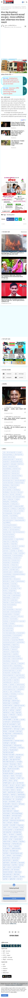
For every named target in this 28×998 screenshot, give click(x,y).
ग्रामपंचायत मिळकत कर (17, 733)
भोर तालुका (5, 801)
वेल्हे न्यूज (10, 846)
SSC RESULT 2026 (15, 672)
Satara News (21, 663)
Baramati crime (15, 473)
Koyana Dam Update (16, 567)
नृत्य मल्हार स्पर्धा (18, 773)
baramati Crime (6, 473)
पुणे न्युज (10, 780)
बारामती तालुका (20, 792)
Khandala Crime (15, 560)
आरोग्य (19, 708)
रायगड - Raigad (6, 955)
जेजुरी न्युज (5, 757)
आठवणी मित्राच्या (15, 703)
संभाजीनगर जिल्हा (6, 858)
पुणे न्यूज (15, 780)
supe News (5, 684)
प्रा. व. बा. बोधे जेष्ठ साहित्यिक (8, 787)
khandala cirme (17, 557)
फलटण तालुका (6, 790)
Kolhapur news (14, 564)
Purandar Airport (20, 632)
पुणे (22, 778)
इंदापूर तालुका (18, 712)
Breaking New (14, 501)
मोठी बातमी (9, 822)
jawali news (5, 550)
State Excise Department (8, 675)
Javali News (21, 546)
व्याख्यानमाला (16, 846)
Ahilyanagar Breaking (8, 454)
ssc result (19, 670)
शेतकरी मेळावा (5, 853)
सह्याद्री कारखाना (6, 862)
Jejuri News (19, 550)
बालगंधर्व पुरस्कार (6, 797)
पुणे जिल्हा (5, 780)
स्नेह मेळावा (15, 876)
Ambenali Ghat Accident (8, 459)
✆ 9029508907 (19, 985)
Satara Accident (6, 658)
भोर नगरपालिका (12, 801)
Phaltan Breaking (6, 597)
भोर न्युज (18, 801)
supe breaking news (7, 682)
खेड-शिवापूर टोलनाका (7, 733)
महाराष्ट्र (13, 808)
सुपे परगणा (9, 867)
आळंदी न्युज (11, 710)
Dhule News (20, 518)
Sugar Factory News (7, 679)
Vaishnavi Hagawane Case (9, 689)
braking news (10, 499)
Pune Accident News (15, 611)
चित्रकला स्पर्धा (13, 736)
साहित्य (4, 867)
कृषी (4, 964)
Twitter (16, 219)
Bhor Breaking (6, 492)
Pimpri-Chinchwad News (8, 609)
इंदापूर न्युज (5, 715)
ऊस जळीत (22, 719)
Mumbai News (6, 583)
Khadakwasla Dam (7, 555)
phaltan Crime (15, 597)
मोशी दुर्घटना (16, 822)
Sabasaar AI (14, 649)
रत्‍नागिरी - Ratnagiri (7, 957)
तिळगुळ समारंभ (13, 764)
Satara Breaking (6, 661)
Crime (15, 511)
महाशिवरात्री (16, 811)
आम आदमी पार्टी (6, 708)
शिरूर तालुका (5, 851)
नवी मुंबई (10, 766)
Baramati (5, 466)
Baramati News (15, 478)
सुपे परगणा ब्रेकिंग (16, 867)
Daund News (13, 518)
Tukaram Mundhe (20, 684)
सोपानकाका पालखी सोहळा (8, 872)
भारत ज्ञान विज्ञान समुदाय (20, 797)
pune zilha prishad (18, 625)
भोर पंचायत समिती (6, 804)
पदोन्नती (12, 776)
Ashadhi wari (19, 459)
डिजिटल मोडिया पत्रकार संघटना (9, 762)
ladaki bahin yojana (7, 571)
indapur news (14, 541)
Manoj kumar (17, 579)
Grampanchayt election (8, 539)
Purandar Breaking (17, 635)
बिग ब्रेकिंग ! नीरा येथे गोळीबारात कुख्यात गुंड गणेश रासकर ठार (15, 428)
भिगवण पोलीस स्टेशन (7, 799)
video (11, 691)
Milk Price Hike (6, 581)
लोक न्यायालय (11, 834)
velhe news (5, 691)
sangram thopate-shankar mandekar (11, 656)
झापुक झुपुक (18, 757)
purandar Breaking (7, 635)
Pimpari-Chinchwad (7, 607)
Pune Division (6, 621)
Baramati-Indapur (19, 482)
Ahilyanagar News (19, 454)
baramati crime (15, 471)
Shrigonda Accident (7, 665)
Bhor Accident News (7, 489)
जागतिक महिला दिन (17, 745)
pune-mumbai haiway (8, 628)
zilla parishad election (8, 698)
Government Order (7, 532)
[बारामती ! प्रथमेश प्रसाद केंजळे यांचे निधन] (14, 396)
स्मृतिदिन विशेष (12, 879)
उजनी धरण (19, 715)
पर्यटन (4, 966)
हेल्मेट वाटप (19, 879)
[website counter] (11, 947)
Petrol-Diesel (17, 593)
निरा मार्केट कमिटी (6, 771)
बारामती (4, 792)
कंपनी (19, 724)
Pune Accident (6, 611)
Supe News (12, 684)
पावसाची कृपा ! (12, 778)
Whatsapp (20, 219)
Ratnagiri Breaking (15, 647)
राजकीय (4, 827)
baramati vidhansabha (8, 482)
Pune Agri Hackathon (7, 614)
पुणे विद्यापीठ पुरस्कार (7, 783)
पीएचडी (18, 778)
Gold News (5, 529)
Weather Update (12, 696)
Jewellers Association (7, 553)
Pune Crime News (13, 618)
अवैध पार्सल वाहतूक (6, 701)
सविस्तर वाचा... (13, 923)
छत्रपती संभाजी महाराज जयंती (8, 738)
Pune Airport (16, 614)
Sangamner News (7, 654)
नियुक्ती (4, 769)
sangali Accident (15, 651)
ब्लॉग (12, 797)
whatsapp (21, 373)
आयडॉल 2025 (13, 708)
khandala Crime (6, 560)
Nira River (5, 590)
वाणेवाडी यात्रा (14, 841)
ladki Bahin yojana (18, 571)
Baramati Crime (6, 475)
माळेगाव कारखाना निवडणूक (17, 813)
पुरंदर (14, 783)
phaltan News (14, 600)
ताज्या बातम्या (5, 764)
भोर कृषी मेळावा (19, 799)
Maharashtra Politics (7, 579)
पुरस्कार (23, 785)
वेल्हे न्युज (5, 846)
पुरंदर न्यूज (18, 785)
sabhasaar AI (6, 651)
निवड (13, 771)
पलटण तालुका (18, 776)
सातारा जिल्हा (14, 865)
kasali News (21, 553)
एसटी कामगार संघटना (16, 722)
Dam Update (17, 513)
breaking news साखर (18, 506)
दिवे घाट (19, 764)
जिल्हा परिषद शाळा (19, 754)
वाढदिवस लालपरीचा (6, 841)
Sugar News (16, 679)
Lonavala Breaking (7, 574)
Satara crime (15, 661)
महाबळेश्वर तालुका (6, 808)
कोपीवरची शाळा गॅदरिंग (7, 729)
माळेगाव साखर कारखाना (16, 815)
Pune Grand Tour (14, 621)
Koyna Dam (5, 569)
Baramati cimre (16, 468)
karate (15, 553)
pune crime (13, 616)
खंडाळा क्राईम (11, 731)
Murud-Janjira (6, 586)
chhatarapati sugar (7, 511)
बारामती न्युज (13, 794)
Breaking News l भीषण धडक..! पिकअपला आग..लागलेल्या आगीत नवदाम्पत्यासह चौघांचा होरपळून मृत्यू (12, 277)
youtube (21, 377)
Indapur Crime (6, 541)
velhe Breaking (20, 689)
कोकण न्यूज (16, 983)
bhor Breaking (17, 489)
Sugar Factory (21, 677)
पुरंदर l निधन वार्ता (20, 783)
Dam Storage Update (7, 513)
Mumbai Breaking (20, 581)
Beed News (5, 487)
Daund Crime (6, 518)
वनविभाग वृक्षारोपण (13, 837)
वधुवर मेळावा (5, 837)
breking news (21, 508)
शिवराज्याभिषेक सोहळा (14, 851)
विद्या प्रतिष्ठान (21, 841)
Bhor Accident (13, 487)
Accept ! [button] (5, 995)
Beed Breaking (6, 485)
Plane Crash (18, 609)
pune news (22, 621)
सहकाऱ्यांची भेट (15, 860)
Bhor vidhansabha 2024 (18, 496)
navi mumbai (13, 588)
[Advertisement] (14, 44)
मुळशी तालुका (5, 820)
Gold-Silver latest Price (14, 529)
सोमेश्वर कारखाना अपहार (7, 874)
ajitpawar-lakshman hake (9, 457)
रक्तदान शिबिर (5, 825)
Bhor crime (20, 492)
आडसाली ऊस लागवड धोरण (19, 705)
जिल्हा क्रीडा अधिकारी (13, 750)
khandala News (6, 562)
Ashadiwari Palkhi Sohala (16, 461)
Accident (19, 452)
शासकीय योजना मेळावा (16, 848)
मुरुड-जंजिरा (17, 818)
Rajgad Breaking (6, 644)
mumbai (13, 581)
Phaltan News (6, 602)
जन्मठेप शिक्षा (13, 743)
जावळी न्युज (5, 750)
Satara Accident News (17, 658)
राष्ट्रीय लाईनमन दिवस (7, 832)
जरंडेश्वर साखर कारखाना (7, 745)
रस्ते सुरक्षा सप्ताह (20, 825)
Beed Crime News (15, 485)
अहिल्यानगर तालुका (6, 703)
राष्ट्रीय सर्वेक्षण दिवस (17, 832)
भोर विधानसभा (21, 804)
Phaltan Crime (6, 600)
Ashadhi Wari (6, 461)
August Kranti (6, 464)
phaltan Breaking (16, 595)
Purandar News (6, 640)
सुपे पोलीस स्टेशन (6, 869)
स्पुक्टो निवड (5, 879)
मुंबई (12, 818)
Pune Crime (5, 618)
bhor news (12, 494)
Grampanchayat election (8, 536)
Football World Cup (7, 527)
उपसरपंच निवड (5, 717)
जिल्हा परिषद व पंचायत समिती (8, 754)
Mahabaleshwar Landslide (9, 576)
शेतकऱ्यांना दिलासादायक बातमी (16, 853)
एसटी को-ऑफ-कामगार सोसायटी (9, 724)
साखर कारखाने (21, 862)
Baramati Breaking (7, 468)
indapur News (6, 543)
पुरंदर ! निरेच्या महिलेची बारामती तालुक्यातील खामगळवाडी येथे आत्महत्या (15, 419)
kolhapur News (6, 564)
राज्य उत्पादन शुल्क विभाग (8, 830)
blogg (4, 499)
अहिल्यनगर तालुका (15, 701)
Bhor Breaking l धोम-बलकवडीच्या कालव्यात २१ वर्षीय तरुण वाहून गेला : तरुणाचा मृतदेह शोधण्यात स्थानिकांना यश (12, 300)
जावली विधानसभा (12, 747)
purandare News (20, 642)
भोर (13, 799)
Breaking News (8, 6)
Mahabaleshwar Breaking (18, 574)
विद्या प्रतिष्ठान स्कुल (6, 844)
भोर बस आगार (14, 804)
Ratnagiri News (6, 649)
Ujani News (15, 686)
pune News (5, 623)
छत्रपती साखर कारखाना (19, 740)
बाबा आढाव (19, 790)
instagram (8, 377)
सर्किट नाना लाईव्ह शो (15, 858)
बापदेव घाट (13, 790)
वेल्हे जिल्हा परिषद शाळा (16, 844)
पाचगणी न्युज (5, 778)
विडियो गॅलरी (5, 973)
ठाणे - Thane (6, 953)
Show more (24, 232)
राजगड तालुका (15, 827)
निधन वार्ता (20, 766)
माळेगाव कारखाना (6, 813)
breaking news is (15, 503)
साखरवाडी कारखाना (6, 865)
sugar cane (5, 677)
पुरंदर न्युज (12, 785)
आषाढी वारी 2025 (6, 712)
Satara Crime (6, 663)
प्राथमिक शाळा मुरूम (19, 787)
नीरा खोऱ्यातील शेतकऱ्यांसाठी (8, 773)
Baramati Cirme (6, 471)
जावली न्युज (5, 747)
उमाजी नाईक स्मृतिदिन (7, 719)
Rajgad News (6, 647)
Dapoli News (5, 515)
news (19, 588)
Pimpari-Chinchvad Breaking (9, 604)
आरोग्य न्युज (5, 710)
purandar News (15, 637)
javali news (14, 546)
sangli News (15, 654)
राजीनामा (21, 827)
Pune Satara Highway (7, 625)
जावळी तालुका (21, 747)
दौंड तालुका (5, 766)
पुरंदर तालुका (5, 785)
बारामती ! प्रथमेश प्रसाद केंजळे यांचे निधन (15, 409)
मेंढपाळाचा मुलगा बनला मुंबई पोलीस (17, 820)
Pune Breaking (6, 616)
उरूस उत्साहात (15, 719)
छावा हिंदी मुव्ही (5, 743)
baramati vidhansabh (20, 480)
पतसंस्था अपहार (6, 776)
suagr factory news (19, 675)
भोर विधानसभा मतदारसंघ (7, 806)
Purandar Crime (6, 637)
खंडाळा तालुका (19, 731)
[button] (26, 2)
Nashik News (5, 588)
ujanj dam (22, 686)
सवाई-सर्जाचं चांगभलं (7, 860)
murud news (14, 583)
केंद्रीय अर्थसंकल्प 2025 (16, 726)
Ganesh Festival (16, 527)
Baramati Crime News (17, 475)
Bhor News (18, 494)
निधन (15, 766)
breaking (17, 499)
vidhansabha (17, 691)
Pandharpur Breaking (7, 593)
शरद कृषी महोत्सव (6, 848)
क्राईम (22, 729)
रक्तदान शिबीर (12, 825)
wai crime (20, 693)
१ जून (4, 452)
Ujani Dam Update (7, 686)
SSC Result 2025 (6, 672)
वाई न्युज (10, 839)
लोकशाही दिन (18, 834)
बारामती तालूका (6, 794)
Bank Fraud (20, 464)
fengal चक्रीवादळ (6, 522)
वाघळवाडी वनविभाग (18, 839)
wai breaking (6, 693)
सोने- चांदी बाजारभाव (15, 869)
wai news (5, 696)
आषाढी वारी (18, 710)
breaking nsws (6, 508)
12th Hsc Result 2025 (11, 452)
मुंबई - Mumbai (6, 951)
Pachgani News (12, 590)
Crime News (20, 511)
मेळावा (4, 822)
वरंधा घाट (20, 837)
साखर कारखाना (14, 862)
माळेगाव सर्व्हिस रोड (6, 815)
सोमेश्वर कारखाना (18, 872)
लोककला (5, 968)
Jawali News (13, 550)
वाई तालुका (5, 839)
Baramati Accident (13, 466)
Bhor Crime (5, 494)
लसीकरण (5, 834)
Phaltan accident (7, 595)
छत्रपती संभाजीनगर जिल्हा (8, 740)
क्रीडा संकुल (5, 731)
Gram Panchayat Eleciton (18, 532)
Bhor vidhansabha (7, 496)
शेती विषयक (8, 855)
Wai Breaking (13, 693)
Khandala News (15, 562)
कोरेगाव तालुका (17, 729)
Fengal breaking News (20, 520)
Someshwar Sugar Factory (9, 670)
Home (2, 6)
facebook (9, 373)
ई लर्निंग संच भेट (12, 715)
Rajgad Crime (15, 644)
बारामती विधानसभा (21, 794)
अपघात (16, 698)
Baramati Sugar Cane (8, 480)
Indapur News (14, 543)
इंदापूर (13, 712)
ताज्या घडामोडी (19, 762)
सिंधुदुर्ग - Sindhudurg (8, 959)
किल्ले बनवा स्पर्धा (6, 726)
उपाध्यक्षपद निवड (13, 717)
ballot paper (13, 464)
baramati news (6, 478)
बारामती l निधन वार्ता (11, 792)
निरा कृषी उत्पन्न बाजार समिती (13, 769)
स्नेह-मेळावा (22, 876)
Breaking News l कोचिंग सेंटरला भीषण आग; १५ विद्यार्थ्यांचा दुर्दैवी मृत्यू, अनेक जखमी (12, 253)
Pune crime (20, 616)
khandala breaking (17, 555)
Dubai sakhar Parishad (8, 520)
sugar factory (13, 677)
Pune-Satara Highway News (9, 632)
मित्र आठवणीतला (6, 818)
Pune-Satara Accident (8, 630)
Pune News (12, 623)
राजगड (9, 827)
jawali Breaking (6, 548)
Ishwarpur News (6, 546)
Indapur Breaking (19, 539)
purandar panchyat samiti (9, 642)
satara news (13, 663)
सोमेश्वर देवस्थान (17, 874)
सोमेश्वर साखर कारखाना (7, 876)
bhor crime (13, 492)
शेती (3, 855)
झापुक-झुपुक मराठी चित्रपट (15, 759)
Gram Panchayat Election (8, 534)
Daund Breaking (13, 515)
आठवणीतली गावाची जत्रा (7, 705)
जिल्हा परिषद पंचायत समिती (8, 752)
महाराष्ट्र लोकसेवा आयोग (7, 811)
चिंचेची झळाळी (6, 736)
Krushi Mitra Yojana (14, 569)
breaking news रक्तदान (7, 506)
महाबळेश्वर (16, 806)
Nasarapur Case (15, 586)
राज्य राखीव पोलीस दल (19, 830)
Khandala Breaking (7, 557)
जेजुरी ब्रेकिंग (11, 757)
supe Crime (16, 682)
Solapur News (6, 668)
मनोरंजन (5, 970)
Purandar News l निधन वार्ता (17, 640)
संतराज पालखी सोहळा (17, 855)
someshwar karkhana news (17, 668)
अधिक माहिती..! (13, 992)
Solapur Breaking (17, 665)
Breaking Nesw (6, 501)
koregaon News (6, 567)
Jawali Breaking (15, 548)
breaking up (14, 508)
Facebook (11, 219)
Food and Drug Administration (9, 525)
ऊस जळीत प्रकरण (6, 722)
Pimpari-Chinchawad (15, 602)
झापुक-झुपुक (5, 759)
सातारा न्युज (21, 865)
